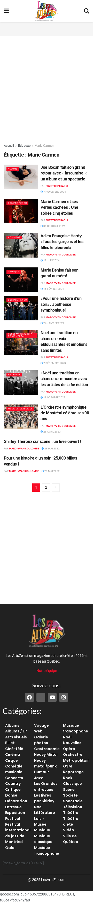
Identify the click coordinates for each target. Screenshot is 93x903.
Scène (69, 789)
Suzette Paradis (57, 186)
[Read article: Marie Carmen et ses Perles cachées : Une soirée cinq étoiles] (21, 211)
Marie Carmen (44, 145)
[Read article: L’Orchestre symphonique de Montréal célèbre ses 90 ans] (21, 417)
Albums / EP (16, 731)
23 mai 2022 (52, 471)
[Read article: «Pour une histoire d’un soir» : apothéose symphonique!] (21, 308)
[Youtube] (52, 697)
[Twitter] (40, 697)
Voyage (41, 725)
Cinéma (12, 754)
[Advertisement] (46, 28)
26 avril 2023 (52, 431)
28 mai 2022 (52, 448)
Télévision (72, 807)
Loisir (39, 818)
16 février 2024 (53, 288)
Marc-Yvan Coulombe (61, 254)
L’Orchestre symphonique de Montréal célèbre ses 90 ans (65, 413)
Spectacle (73, 801)
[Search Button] (86, 11)
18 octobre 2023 (54, 397)
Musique (42, 830)
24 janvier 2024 (53, 323)
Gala (9, 847)
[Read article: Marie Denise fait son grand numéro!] (21, 279)
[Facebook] (29, 697)
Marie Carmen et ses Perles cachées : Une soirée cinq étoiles (59, 207)
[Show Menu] (6, 11)
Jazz (38, 777)
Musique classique (20, 409)
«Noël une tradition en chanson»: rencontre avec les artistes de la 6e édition (64, 378)
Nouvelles (72, 742)
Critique (13, 272)
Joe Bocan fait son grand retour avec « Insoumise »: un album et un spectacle (64, 173)
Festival (12, 818)
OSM (67, 766)
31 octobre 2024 (54, 226)
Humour (41, 771)
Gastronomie (47, 748)
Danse (11, 795)
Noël (67, 737)
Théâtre (70, 812)
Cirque (11, 760)
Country (13, 783)
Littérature (44, 812)
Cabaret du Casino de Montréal (20, 335)
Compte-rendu (17, 203)
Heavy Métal (46, 754)
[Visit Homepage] (46, 11)
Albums (13, 169)
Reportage (73, 771)
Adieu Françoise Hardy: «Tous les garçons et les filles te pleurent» (62, 241)
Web (38, 731)
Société (70, 795)
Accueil (9, 145)
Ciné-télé (14, 748)
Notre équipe (46, 671)
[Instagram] (63, 697)
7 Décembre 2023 (54, 363)
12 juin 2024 (51, 260)
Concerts (14, 777)
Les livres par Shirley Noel (44, 801)
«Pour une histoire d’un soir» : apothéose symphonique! (61, 304)
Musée (40, 824)
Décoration (16, 801)
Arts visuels (16, 737)
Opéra (69, 748)
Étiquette (24, 145)
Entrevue (14, 374)
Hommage (14, 237)
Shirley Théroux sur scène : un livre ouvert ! (42, 441)
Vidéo (68, 830)
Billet (10, 742)
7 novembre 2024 (54, 191)
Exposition (15, 812)
